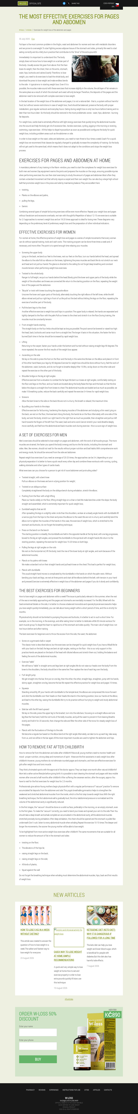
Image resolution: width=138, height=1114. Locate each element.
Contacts (108, 1090)
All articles (69, 999)
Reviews (42, 1090)
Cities (86, 1090)
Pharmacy (30, 1090)
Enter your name (26, 1026)
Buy (38, 1059)
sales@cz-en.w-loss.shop (69, 1100)
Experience (53, 1090)
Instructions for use (71, 1090)
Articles (96, 1090)
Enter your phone (26, 1040)
